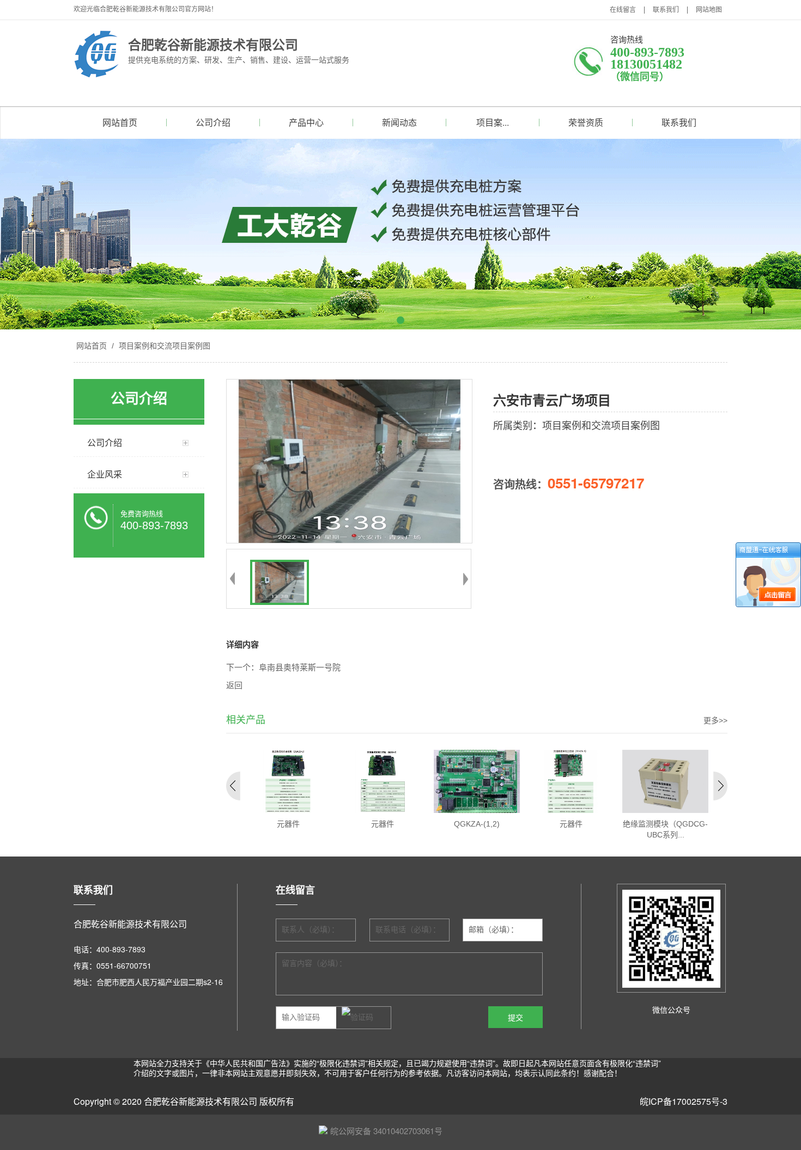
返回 (234, 685)
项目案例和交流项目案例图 (163, 345)
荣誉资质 (585, 122)
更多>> (715, 720)
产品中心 (306, 122)
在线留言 (623, 10)
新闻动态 (399, 122)
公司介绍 (213, 122)
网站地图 (709, 10)
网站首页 (119, 122)
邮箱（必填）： (493, 930)
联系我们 (666, 10)
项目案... (492, 122)
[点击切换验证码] (357, 1018)
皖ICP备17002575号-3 (683, 1101)
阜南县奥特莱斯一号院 (300, 667)
